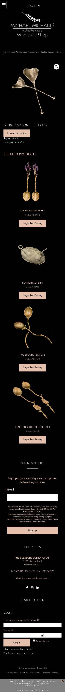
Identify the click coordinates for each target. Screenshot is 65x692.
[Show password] (50, 635)
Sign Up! (32, 530)
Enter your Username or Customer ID (21, 620)
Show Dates (34, 673)
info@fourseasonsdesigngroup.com (32, 578)
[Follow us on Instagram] (32, 586)
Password (12, 630)
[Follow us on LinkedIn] (37, 586)
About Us (23, 673)
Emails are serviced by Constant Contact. (38, 520)
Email (10, 490)
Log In (32, 6)
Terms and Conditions (50, 673)
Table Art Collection (19, 52)
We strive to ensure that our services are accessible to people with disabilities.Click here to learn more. (33, 686)
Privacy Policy (12, 673)
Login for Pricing (17, 133)
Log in (17, 643)
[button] (56, 67)
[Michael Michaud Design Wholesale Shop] (32, 24)
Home (6, 52)
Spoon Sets (34, 52)
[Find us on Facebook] (27, 586)
